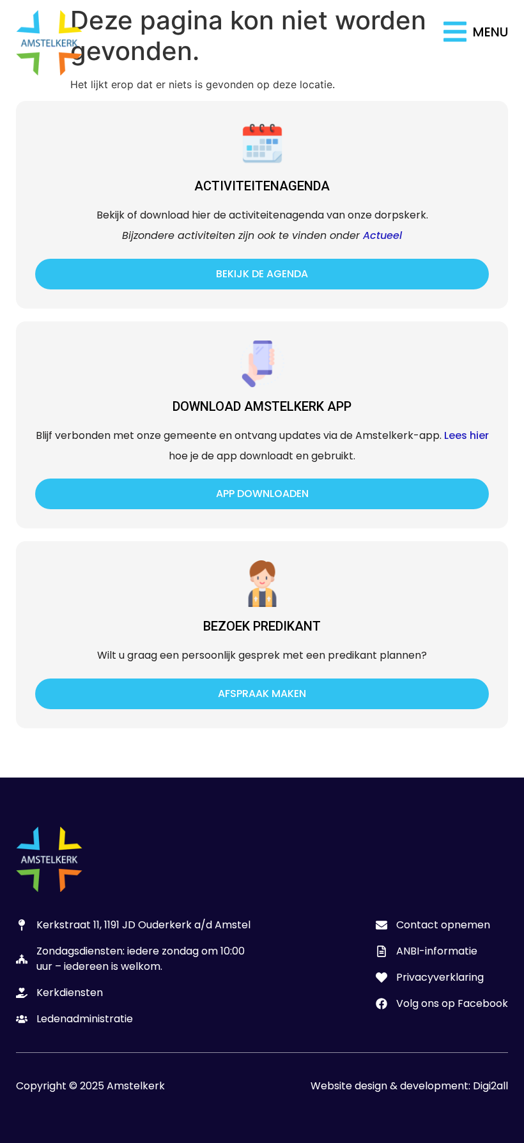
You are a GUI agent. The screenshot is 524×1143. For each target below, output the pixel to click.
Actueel (382, 235)
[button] (475, 32)
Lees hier (466, 435)
